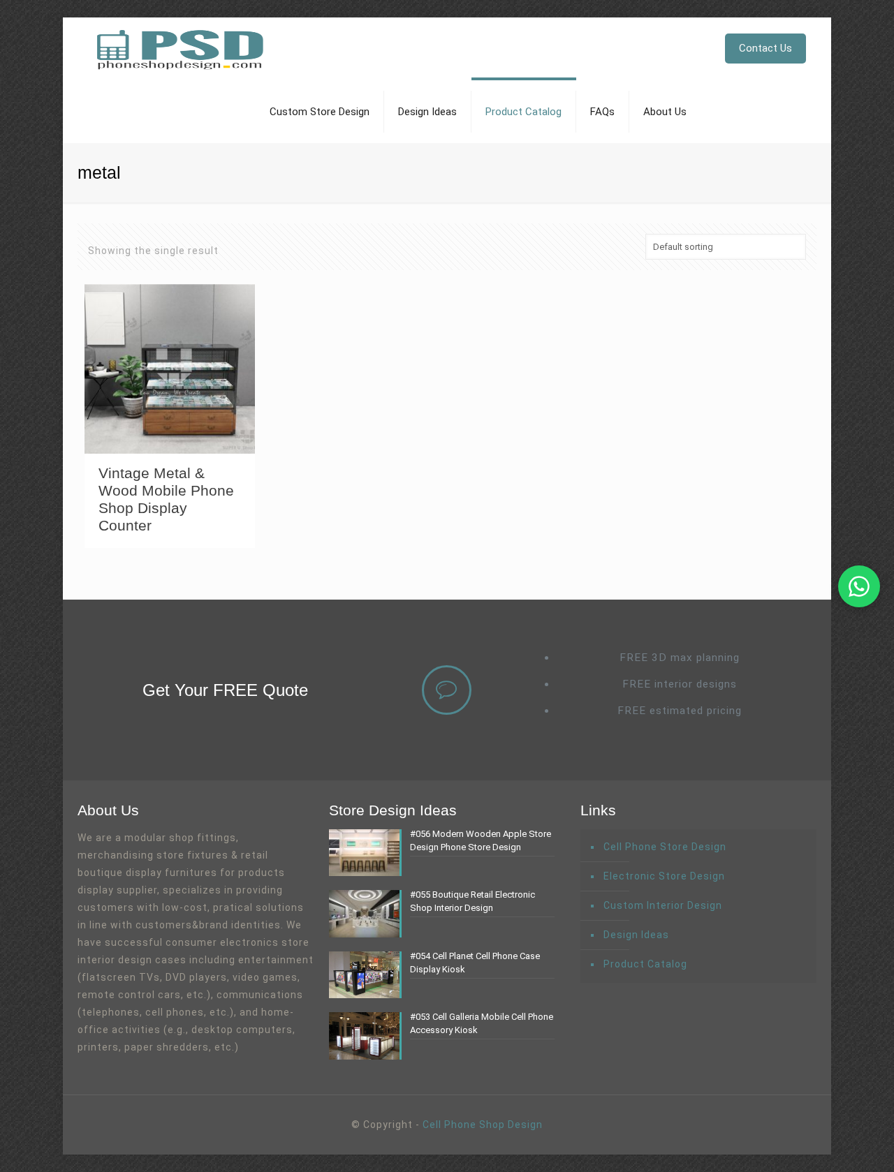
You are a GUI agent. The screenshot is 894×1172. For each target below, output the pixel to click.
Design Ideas (636, 934)
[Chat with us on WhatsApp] (859, 586)
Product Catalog (645, 964)
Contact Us (765, 48)
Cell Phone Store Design (664, 846)
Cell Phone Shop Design (483, 1124)
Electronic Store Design (664, 876)
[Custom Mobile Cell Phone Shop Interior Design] (180, 48)
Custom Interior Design (662, 905)
